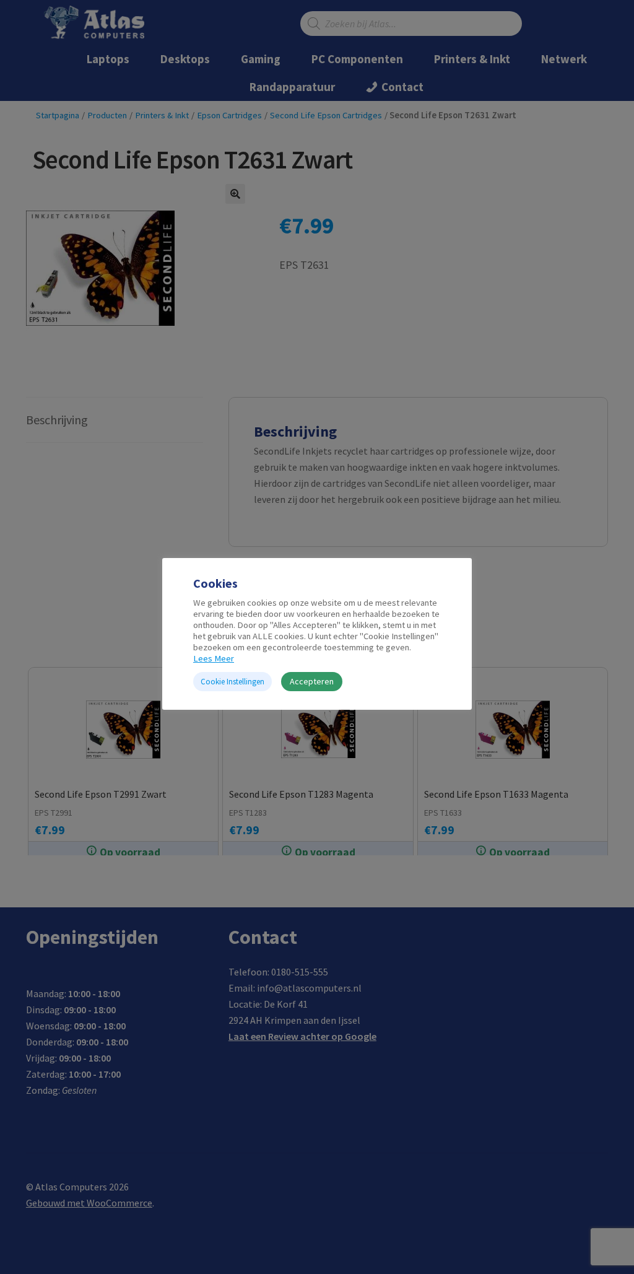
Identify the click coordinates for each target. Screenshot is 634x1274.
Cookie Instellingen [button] (232, 681)
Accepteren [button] (312, 681)
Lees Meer (213, 658)
